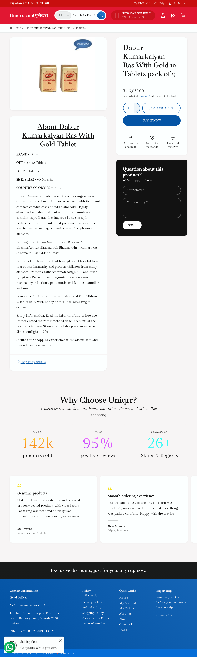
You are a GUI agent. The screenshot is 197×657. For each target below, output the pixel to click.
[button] (183, 15)
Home (17, 27)
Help (161, 3)
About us (125, 613)
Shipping (144, 96)
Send (131, 225)
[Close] (60, 640)
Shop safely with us (33, 362)
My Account (180, 3)
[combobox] (89, 15)
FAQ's (123, 630)
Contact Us (127, 624)
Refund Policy (92, 607)
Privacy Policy (92, 602)
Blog (122, 619)
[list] (98, 444)
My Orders (126, 608)
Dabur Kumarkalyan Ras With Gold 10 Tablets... (55, 27)
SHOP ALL (144, 3)
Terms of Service (93, 623)
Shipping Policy (93, 613)
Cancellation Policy (96, 618)
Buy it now (152, 120)
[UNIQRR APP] (173, 15)
